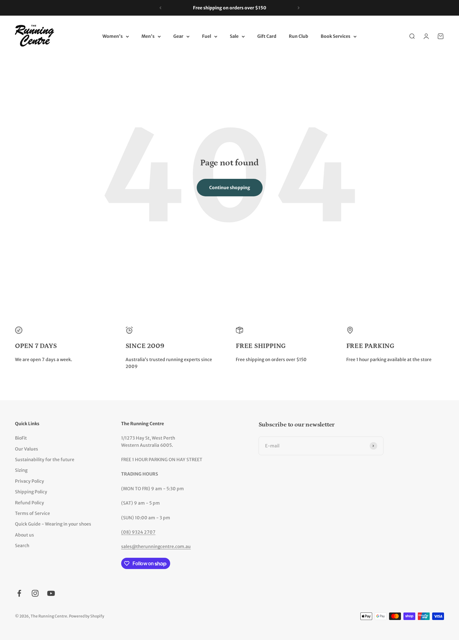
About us (24, 535)
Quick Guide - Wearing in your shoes (53, 524)
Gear (178, 36)
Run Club (298, 36)
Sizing (21, 470)
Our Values (26, 449)
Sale (234, 36)
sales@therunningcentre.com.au (156, 546)
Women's (112, 36)
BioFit (21, 438)
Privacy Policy (29, 481)
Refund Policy (29, 503)
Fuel (206, 36)
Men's (148, 36)
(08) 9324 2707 (138, 532)
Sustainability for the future (44, 459)
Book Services (335, 36)
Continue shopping (229, 187)
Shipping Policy (31, 492)
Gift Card (266, 36)
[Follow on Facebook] (19, 593)
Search (22, 545)
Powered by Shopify (86, 616)
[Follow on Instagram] (35, 593)
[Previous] (160, 7)
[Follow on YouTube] (51, 593)
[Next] (299, 7)
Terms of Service (32, 513)
